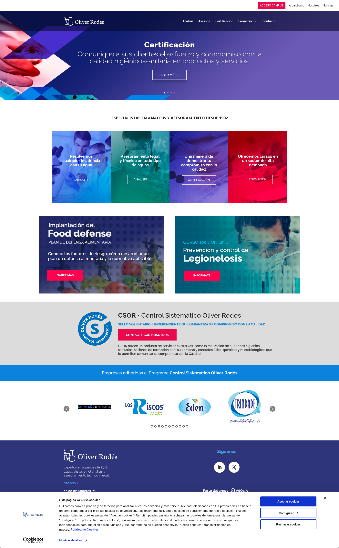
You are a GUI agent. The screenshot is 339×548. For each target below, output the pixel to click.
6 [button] (169, 426)
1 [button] (152, 426)
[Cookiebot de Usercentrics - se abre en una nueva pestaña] (33, 540)
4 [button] (162, 426)
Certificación (224, 21)
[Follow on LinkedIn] (219, 467)
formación (258, 179)
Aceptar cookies (288, 501)
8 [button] (176, 426)
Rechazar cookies (288, 524)
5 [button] (166, 426)
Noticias (328, 5)
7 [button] (173, 426)
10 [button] (183, 426)
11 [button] (187, 426)
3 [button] (159, 426)
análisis (140, 179)
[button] (66, 409)
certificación (199, 180)
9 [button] (180, 426)
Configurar (286, 512)
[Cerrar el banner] (325, 497)
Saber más (168, 75)
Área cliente (296, 5)
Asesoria (204, 21)
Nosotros (313, 5)
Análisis (187, 21)
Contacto (268, 21)
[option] (88, 407)
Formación (245, 21)
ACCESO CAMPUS (271, 5)
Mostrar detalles (70, 540)
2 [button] (155, 426)
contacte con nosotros (147, 335)
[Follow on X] (234, 467)
